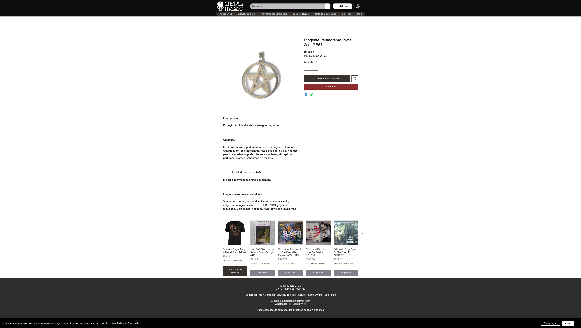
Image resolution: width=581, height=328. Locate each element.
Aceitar (568, 323)
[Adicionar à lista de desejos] (354, 78)
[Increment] (316, 67)
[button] (358, 6)
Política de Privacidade (128, 323)
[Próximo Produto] (363, 233)
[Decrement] (306, 67)
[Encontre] (327, 6)
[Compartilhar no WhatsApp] (312, 94)
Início (226, 27)
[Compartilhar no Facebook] (306, 94)
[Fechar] (577, 323)
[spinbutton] (311, 67)
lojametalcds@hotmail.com (295, 300)
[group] (290, 248)
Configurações (551, 323)
